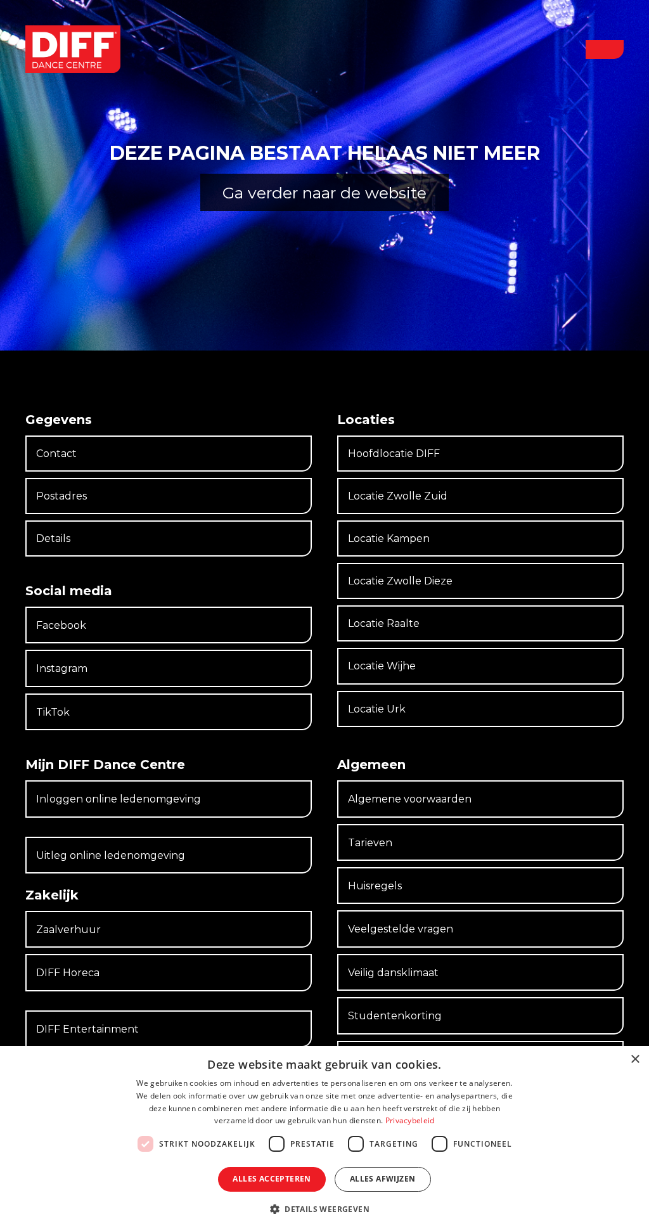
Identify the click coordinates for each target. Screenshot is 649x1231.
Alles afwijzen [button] (383, 1178)
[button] (605, 49)
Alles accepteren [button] (272, 1178)
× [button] (634, 1059)
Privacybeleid (410, 1120)
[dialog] (324, 1138)
